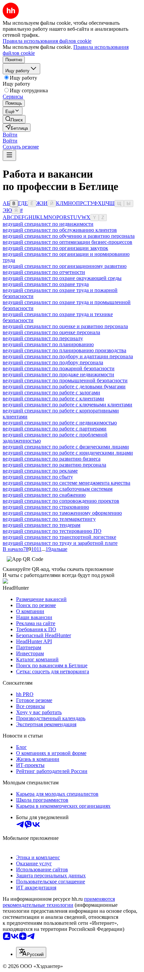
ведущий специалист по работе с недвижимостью (60, 422)
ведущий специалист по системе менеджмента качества (66, 483)
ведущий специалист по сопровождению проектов (61, 501)
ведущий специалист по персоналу (43, 338)
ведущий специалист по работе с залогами (51, 392)
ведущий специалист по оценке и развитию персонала (65, 326)
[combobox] (31, 952)
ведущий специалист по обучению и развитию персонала (69, 236)
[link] (14, 119)
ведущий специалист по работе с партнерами (54, 428)
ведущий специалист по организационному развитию (65, 266)
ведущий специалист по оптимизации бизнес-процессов (67, 242)
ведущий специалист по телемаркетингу (49, 519)
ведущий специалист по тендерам (41, 525)
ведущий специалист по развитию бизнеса (51, 459)
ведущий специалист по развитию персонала (54, 465)
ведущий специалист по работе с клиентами (53, 398)
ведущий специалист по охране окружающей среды (62, 278)
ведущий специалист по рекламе (40, 471)
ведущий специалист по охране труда (46, 284)
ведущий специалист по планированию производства (64, 350)
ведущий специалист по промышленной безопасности (65, 380)
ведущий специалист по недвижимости (48, 224)
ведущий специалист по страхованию (46, 507)
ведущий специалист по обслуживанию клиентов (60, 230)
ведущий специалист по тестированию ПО (52, 531)
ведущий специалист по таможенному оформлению (62, 513)
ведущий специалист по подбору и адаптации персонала (68, 356)
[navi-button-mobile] (9, 155)
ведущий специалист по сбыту (38, 477)
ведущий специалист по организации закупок (55, 248)
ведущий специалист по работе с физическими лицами (66, 447)
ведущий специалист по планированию (48, 344)
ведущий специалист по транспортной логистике (59, 537)
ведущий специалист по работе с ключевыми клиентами (67, 404)
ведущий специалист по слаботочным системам (58, 489)
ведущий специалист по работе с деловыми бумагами (64, 386)
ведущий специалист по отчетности (44, 272)
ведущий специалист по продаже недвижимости (58, 374)
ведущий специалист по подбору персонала (53, 362)
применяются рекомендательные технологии (59, 902)
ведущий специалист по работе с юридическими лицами (68, 453)
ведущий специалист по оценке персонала (51, 332)
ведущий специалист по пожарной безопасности (59, 368)
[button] (10, 134)
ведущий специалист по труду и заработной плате (60, 543)
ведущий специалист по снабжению (44, 495)
